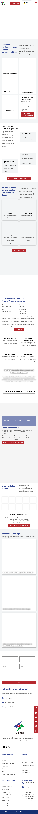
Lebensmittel (31, 50)
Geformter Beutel (6, 792)
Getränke (26, 50)
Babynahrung (21, 50)
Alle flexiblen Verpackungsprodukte (27, 114)
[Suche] (7, 3)
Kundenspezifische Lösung (8, 763)
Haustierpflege (22, 51)
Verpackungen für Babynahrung (26, 758)
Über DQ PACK (19, 329)
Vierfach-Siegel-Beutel (7, 786)
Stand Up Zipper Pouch (7, 803)
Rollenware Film (5, 789)
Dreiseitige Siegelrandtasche (8, 805)
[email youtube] (36, 721)
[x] (6, 747)
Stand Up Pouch (6, 800)
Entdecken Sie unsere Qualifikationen (13, 442)
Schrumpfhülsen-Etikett (7, 795)
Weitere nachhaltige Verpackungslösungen (19, 178)
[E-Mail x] (36, 717)
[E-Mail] (36, 726)
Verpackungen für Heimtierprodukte (26, 771)
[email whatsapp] (36, 708)
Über (3, 769)
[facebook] (4, 747)
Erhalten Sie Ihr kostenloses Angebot (26, 29)
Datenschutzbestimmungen (8, 774)
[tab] (13, 391)
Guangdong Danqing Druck (13, 811)
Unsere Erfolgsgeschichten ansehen (19, 525)
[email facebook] (36, 712)
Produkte (4, 760)
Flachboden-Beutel (6, 784)
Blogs (3, 771)
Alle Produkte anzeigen (8, 29)
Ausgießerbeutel (5, 797)
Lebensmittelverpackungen (28, 765)
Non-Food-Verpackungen (28, 768)
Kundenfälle (5, 766)
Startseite (4, 758)
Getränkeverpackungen (27, 762)
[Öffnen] (36, 3)
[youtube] (9, 747)
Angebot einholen (15, 3)
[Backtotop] (36, 730)
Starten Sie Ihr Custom (19, 250)
